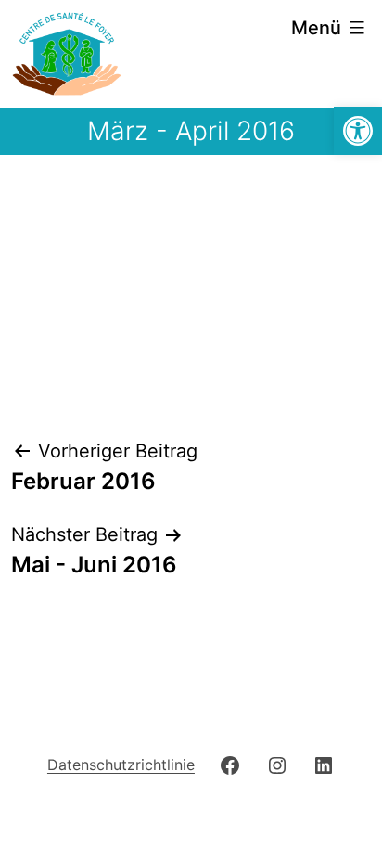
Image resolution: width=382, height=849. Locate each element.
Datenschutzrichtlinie (121, 764)
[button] (358, 131)
